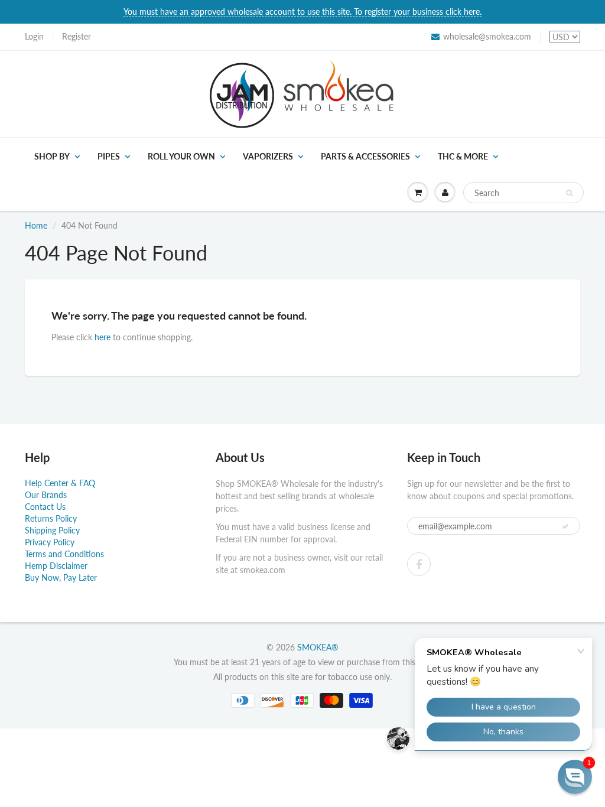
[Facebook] (419, 564)
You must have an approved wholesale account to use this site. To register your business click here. (302, 11)
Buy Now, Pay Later (61, 577)
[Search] (569, 193)
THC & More (463, 156)
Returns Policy (51, 518)
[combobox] (523, 192)
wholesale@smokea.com (487, 36)
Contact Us (45, 507)
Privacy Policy (49, 542)
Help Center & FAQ (60, 483)
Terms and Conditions (64, 554)
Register (76, 36)
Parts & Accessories (365, 156)
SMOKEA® (318, 647)
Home (36, 225)
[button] (575, 777)
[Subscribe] (565, 526)
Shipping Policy (52, 530)
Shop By (52, 156)
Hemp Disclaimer (56, 566)
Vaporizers (268, 156)
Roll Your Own (181, 156)
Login (34, 36)
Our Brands (46, 495)
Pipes (108, 156)
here (102, 337)
